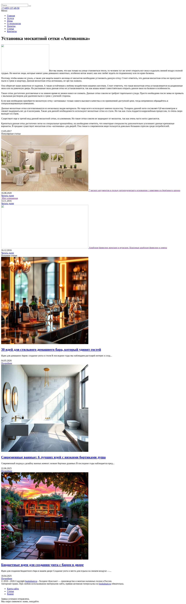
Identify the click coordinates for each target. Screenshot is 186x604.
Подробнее (6, 363)
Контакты (12, 31)
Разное (10, 594)
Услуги (10, 18)
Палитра (11, 26)
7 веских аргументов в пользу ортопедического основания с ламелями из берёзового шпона (134, 190)
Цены (10, 21)
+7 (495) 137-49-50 (10, 8)
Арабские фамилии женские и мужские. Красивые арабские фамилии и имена (128, 247)
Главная (11, 15)
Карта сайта (13, 588)
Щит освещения (10, 198)
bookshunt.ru (31, 581)
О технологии (14, 23)
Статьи (10, 28)
